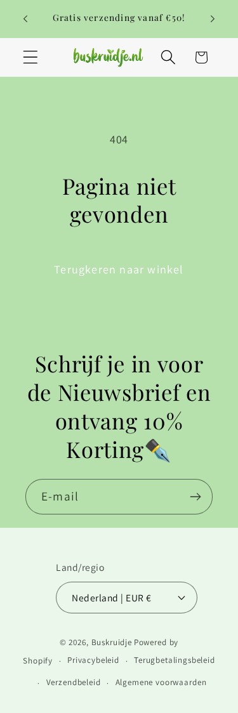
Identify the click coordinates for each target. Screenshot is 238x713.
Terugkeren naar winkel (118, 269)
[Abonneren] (195, 496)
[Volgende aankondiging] (213, 19)
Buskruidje (111, 642)
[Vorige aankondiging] (25, 19)
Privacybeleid (93, 660)
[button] (31, 57)
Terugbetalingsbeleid (174, 660)
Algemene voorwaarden (161, 682)
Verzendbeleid (73, 682)
